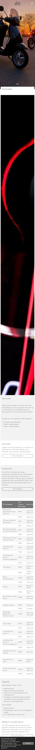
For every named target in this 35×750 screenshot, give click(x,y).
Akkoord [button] (28, 743)
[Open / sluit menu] (32, 3)
